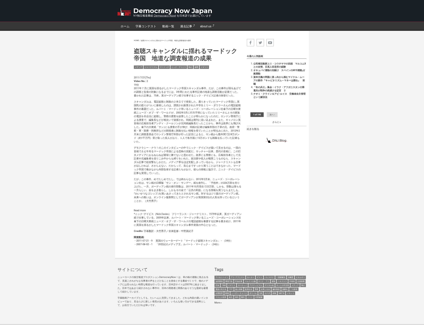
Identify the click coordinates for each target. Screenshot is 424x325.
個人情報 (238, 289)
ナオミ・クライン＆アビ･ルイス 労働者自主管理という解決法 (279, 95)
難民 (243, 297)
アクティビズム (255, 285)
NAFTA (281, 293)
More (217, 302)
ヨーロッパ (242, 285)
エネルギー (300, 277)
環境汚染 (229, 281)
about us (204, 26)
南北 (231, 297)
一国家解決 (280, 277)
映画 (227, 293)
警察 (256, 289)
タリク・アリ (263, 281)
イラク (250, 297)
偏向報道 (276, 289)
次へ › (272, 114)
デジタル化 (269, 285)
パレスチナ (269, 277)
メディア (138, 67)
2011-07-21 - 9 (144, 240)
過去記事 (184, 26)
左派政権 (301, 281)
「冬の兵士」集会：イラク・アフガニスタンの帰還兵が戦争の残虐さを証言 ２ (278, 89)
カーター (250, 277)
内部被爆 (259, 297)
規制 (273, 281)
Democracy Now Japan (172, 11)
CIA (260, 293)
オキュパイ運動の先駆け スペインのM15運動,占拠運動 (279, 72)
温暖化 (285, 289)
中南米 (292, 281)
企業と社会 (265, 289)
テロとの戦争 (220, 297)
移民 (237, 297)
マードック (164, 67)
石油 (217, 285)
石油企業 (238, 281)
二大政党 (293, 289)
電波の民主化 (220, 289)
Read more (140, 210)
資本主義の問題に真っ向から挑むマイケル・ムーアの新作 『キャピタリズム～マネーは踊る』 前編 (279, 80)
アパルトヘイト (221, 277)
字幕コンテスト (145, 26)
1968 (224, 285)
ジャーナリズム (151, 67)
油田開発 (219, 281)
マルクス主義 (250, 281)
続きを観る (253, 129)
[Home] (124, 12)
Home (136, 40)
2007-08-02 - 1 (144, 244)
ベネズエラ (282, 281)
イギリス (204, 67)
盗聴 (196, 67)
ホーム (125, 26)
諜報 (274, 293)
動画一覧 (168, 26)
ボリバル (253, 293)
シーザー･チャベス (239, 293)
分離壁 (290, 277)
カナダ (267, 293)
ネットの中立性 (282, 285)
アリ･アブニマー (237, 277)
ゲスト (259, 277)
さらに (276, 122)
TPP (231, 289)
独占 (190, 67)
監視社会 (248, 289)
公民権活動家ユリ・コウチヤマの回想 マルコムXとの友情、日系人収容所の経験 (279, 65)
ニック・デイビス (178, 67)
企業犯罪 (219, 293)
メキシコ (290, 293)
